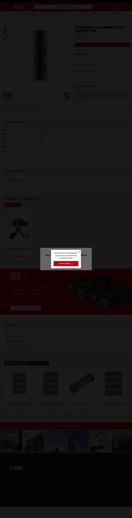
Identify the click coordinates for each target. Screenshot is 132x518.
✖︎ (79, 251)
